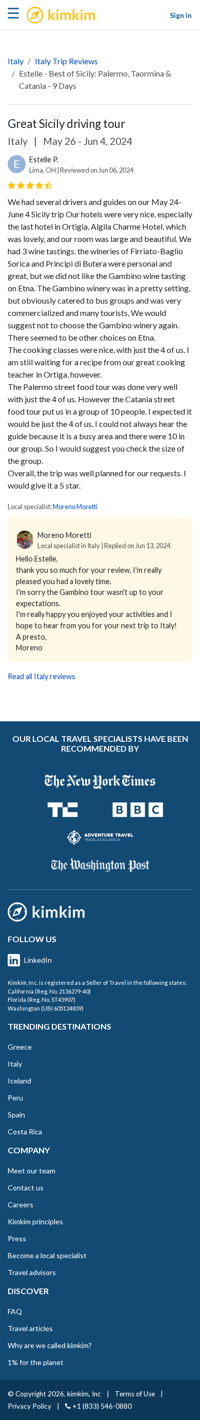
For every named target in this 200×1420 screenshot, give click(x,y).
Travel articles (30, 1328)
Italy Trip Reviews (66, 61)
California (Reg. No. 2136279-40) (49, 991)
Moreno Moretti (75, 506)
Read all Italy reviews (41, 676)
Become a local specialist (47, 1255)
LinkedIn (38, 960)
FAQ (15, 1311)
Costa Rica (25, 1131)
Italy (16, 61)
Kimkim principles (35, 1221)
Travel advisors (32, 1272)
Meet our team (31, 1170)
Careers (20, 1204)
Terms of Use (135, 1394)
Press (17, 1238)
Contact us (26, 1187)
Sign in (181, 15)
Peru (15, 1097)
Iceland (19, 1080)
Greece (20, 1046)
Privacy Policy (29, 1406)
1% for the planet (36, 1362)
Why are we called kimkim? (50, 1345)
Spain (16, 1114)
